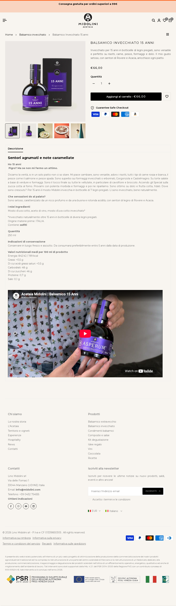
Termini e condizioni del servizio (21, 543)
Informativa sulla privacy (46, 538)
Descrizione (15, 148)
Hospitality (14, 439)
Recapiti (47, 543)
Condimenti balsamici (101, 430)
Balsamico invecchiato (32, 34)
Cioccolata (94, 453)
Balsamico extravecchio (102, 421)
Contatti (13, 448)
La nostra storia (17, 421)
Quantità (96, 76)
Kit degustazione (98, 439)
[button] (167, 96)
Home (9, 34)
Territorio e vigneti (19, 430)
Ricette (92, 458)
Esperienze (14, 435)
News (11, 444)
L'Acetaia (13, 426)
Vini (90, 448)
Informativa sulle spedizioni (69, 543)
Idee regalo (95, 444)
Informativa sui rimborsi (17, 538)
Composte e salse (98, 435)
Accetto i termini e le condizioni (111, 499)
